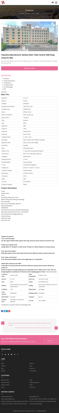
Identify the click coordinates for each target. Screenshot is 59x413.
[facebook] (2, 354)
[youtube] (11, 354)
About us (32, 363)
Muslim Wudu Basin (34, 382)
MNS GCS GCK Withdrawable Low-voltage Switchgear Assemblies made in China (43, 402)
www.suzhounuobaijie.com (8, 399)
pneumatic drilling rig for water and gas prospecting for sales (14, 402)
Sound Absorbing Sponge (36, 403)
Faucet (3, 387)
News (31, 366)
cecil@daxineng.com (41, 411)
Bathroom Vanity (5, 382)
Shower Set (32, 387)
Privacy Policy (33, 371)
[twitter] (8, 354)
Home (23, 13)
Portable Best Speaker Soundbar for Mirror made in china (14, 404)
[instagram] (14, 354)
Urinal (32, 13)
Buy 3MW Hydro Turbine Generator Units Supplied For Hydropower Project (43, 399)
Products (28, 13)
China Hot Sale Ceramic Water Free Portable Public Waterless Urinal (33, 327)
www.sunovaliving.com (6, 396)
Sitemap (3, 371)
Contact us (50, 341)
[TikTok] (18, 354)
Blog (2, 368)
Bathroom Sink (5, 380)
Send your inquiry (29, 68)
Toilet (31, 380)
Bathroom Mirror (5, 385)
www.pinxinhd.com (34, 396)
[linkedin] (5, 354)
